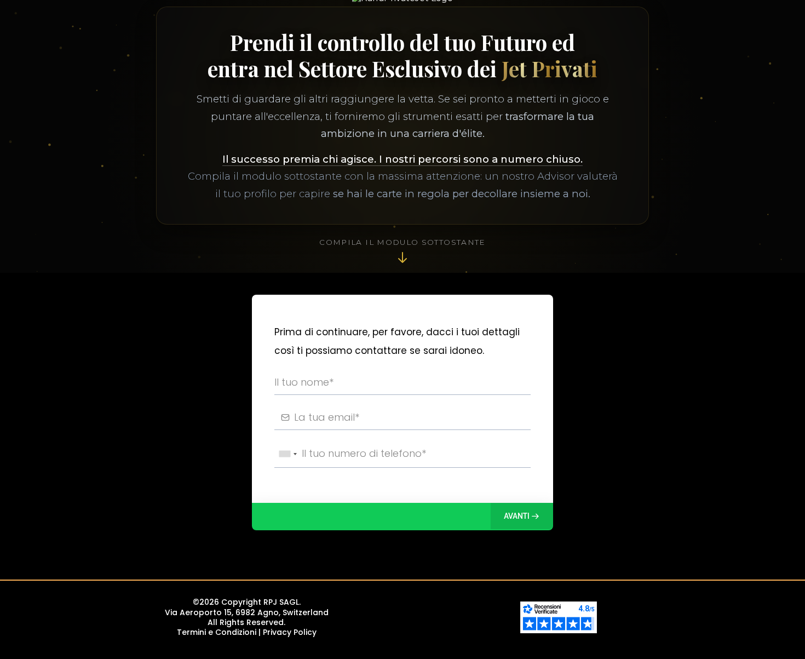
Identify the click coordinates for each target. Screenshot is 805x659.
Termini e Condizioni (216, 632)
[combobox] (287, 453)
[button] (522, 516)
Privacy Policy (290, 632)
